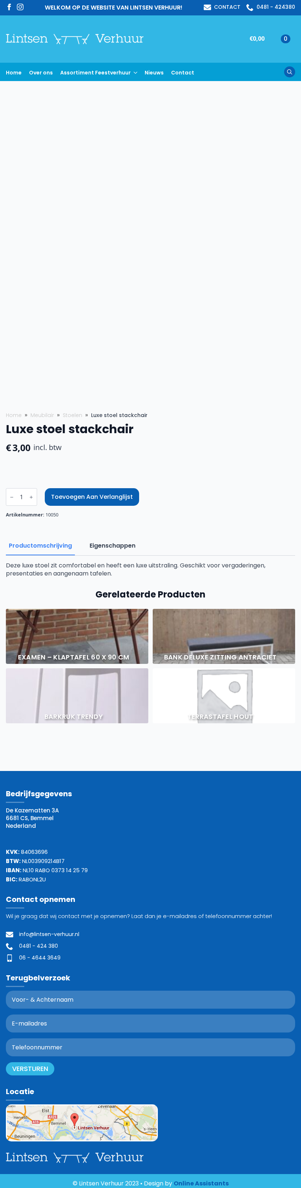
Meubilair (42, 415)
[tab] (40, 546)
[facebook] (9, 7)
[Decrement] (12, 497)
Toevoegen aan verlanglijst (92, 497)
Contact (182, 72)
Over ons (41, 72)
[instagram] (20, 7)
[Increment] (31, 497)
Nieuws (154, 72)
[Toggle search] (289, 71)
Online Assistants (201, 1183)
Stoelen (72, 415)
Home (14, 72)
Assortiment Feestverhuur (95, 72)
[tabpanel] (150, 570)
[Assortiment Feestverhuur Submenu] (138, 71)
